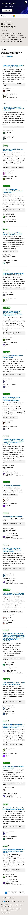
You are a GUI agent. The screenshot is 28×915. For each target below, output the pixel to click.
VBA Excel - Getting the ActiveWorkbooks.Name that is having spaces (13, 191)
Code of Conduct (5, 911)
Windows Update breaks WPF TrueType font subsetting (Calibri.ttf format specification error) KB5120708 (12, 313)
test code (8, 750)
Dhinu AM (8, 344)
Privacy (9, 906)
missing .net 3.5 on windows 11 (12, 516)
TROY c (7, 500)
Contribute (3, 906)
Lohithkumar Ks (9, 294)
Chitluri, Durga (9, 664)
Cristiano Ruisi (9, 838)
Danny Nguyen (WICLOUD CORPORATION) (12, 473)
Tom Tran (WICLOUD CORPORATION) (11, 795)
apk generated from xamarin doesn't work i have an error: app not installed (13, 108)
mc (6, 789)
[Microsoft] (14, 16)
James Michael (9, 138)
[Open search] (21, 15)
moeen (7, 428)
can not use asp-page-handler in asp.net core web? (13, 767)
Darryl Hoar (8, 423)
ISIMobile (8, 339)
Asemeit (8, 300)
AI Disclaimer (4, 904)
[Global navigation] (1, 15)
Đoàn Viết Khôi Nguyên (11, 876)
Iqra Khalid (8, 505)
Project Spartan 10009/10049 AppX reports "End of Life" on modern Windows (13, 851)
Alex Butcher (9, 178)
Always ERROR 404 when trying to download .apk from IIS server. (13, 66)
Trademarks (15, 911)
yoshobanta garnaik (11, 530)
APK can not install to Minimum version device (13, 149)
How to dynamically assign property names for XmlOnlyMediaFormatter (11, 399)
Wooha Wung (9, 173)
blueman (8, 833)
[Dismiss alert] (26, 2)
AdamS (7, 381)
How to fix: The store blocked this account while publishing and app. (14, 808)
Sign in (25, 15)
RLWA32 (8, 262)
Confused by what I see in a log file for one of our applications (14, 683)
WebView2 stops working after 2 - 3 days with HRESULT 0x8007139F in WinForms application (14, 726)
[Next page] (23, 892)
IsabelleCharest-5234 (11, 216)
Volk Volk (8, 90)
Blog (20, 904)
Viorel (7, 755)
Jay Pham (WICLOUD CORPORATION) (11, 581)
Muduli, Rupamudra (10, 256)
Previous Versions (13, 904)
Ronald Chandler (10, 575)
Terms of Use (19, 909)
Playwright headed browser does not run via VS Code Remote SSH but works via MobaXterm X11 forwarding (13, 442)
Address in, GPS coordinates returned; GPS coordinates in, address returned (12, 550)
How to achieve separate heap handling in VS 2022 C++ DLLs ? (12, 233)
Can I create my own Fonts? (12, 485)
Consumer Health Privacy (7, 909)
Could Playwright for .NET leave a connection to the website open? (13, 593)
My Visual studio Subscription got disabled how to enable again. (13, 274)
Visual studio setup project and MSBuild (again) (13, 356)
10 (20, 893)
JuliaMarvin (8, 96)
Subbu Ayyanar (9, 467)
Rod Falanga (9, 617)
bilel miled (8, 132)
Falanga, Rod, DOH (10, 708)
